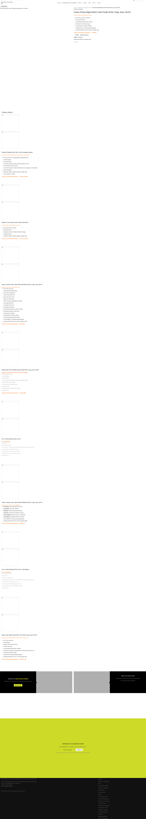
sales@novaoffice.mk (5, 0)
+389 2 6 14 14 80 (13, 0)
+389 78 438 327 (21, 0)
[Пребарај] (142, 3)
